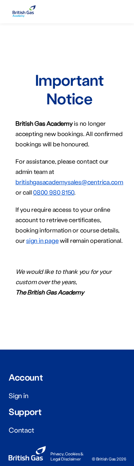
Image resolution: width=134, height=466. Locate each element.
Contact (21, 429)
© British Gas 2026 (109, 459)
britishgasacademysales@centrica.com (69, 182)
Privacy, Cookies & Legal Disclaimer (67, 456)
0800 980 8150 (53, 192)
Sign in (18, 395)
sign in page (42, 240)
